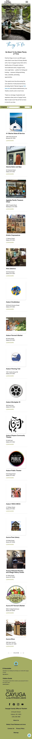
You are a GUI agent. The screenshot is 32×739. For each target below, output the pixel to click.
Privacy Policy (20, 728)
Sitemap (16, 732)
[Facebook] (9, 704)
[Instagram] (18, 704)
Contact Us (11, 728)
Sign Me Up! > (5, 674)
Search (22, 107)
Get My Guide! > (6, 684)
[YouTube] (22, 704)
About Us (16, 720)
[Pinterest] (14, 704)
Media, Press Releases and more (16, 724)
